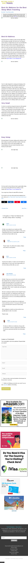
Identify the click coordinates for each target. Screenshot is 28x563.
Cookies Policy (14, 550)
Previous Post (4, 208)
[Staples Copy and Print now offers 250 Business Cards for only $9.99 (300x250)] (10, 486)
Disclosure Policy (14, 549)
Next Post (24, 208)
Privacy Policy (14, 547)
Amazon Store (14, 553)
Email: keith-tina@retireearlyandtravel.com (14, 545)
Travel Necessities (10, 12)
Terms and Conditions (14, 552)
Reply (25, 237)
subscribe (5, 384)
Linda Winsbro (9, 273)
